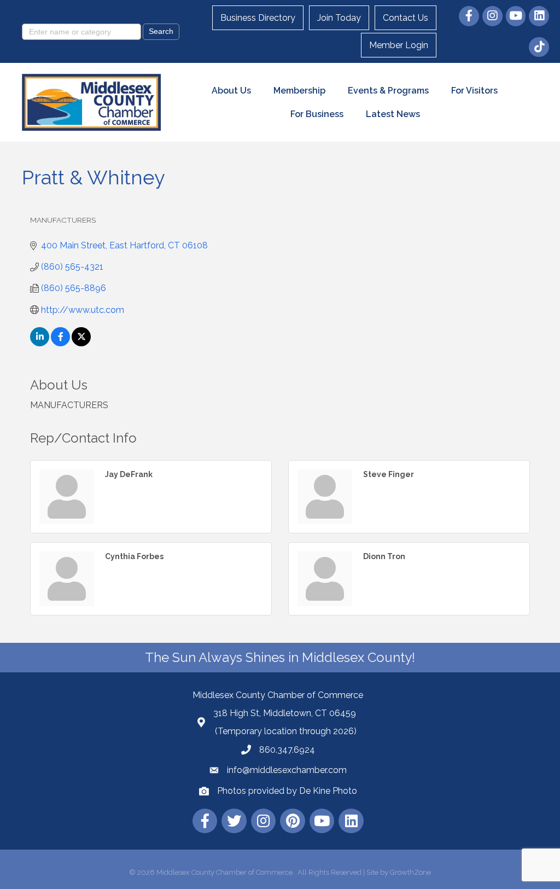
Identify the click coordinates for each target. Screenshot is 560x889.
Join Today (339, 18)
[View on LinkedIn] (39, 343)
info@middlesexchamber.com (287, 770)
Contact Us (405, 18)
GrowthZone (410, 872)
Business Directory (257, 18)
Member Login (398, 45)
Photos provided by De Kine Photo (287, 791)
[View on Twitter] (81, 343)
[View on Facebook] (60, 343)
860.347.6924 (287, 750)
